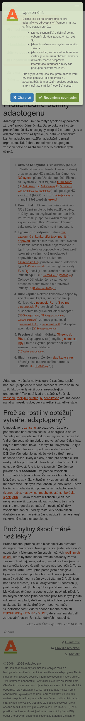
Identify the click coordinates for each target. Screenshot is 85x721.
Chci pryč (24, 97)
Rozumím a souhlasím (60, 97)
